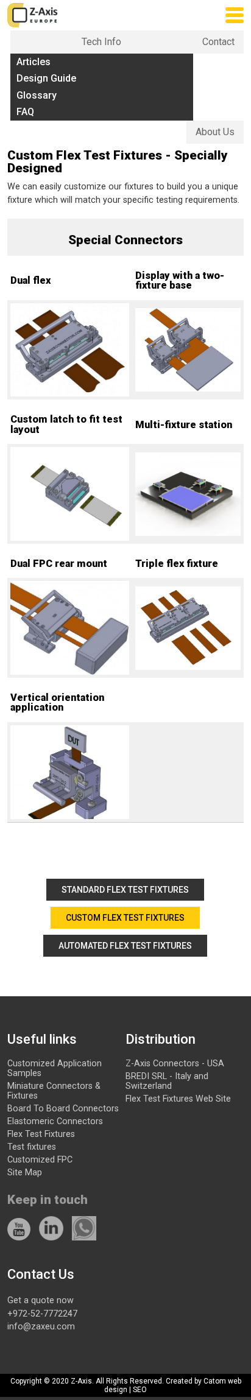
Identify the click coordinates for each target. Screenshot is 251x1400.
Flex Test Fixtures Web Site (178, 1098)
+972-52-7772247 (42, 1313)
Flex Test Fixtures (41, 1134)
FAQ (25, 112)
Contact (218, 41)
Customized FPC (39, 1159)
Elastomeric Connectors (55, 1121)
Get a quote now (40, 1300)
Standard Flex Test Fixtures (125, 890)
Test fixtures (31, 1147)
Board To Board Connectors (63, 1108)
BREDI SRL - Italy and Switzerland (166, 1081)
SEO (140, 1389)
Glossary (36, 95)
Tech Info (101, 41)
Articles (33, 62)
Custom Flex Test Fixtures (125, 918)
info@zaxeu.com (41, 1326)
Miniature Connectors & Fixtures (54, 1090)
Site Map (24, 1172)
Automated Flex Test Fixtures (125, 946)
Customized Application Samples (54, 1068)
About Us (215, 132)
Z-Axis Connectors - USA (174, 1063)
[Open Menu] (234, 15)
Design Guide (46, 78)
